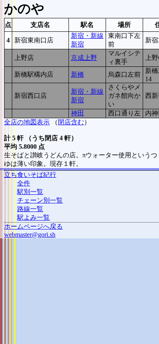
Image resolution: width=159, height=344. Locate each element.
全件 (23, 183)
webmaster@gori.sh (29, 234)
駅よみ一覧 (33, 217)
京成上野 (84, 57)
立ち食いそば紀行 (30, 174)
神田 (77, 113)
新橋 (77, 74)
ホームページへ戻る (33, 226)
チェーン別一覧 (40, 200)
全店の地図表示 (27, 122)
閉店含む (71, 122)
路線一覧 (30, 208)
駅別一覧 (30, 191)
